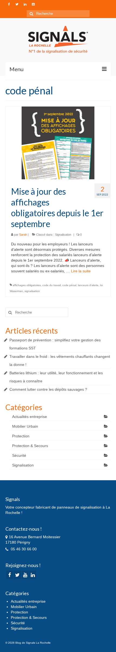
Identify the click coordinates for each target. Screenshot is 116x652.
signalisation (32, 291)
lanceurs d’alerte (88, 285)
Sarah (23, 234)
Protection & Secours (30, 446)
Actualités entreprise (29, 416)
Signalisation (63, 234)
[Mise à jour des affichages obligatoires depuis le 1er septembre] (58, 142)
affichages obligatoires (27, 285)
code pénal (69, 285)
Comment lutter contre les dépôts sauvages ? (48, 389)
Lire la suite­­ (81, 271)
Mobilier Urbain (25, 426)
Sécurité (19, 455)
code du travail (51, 285)
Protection (20, 436)
